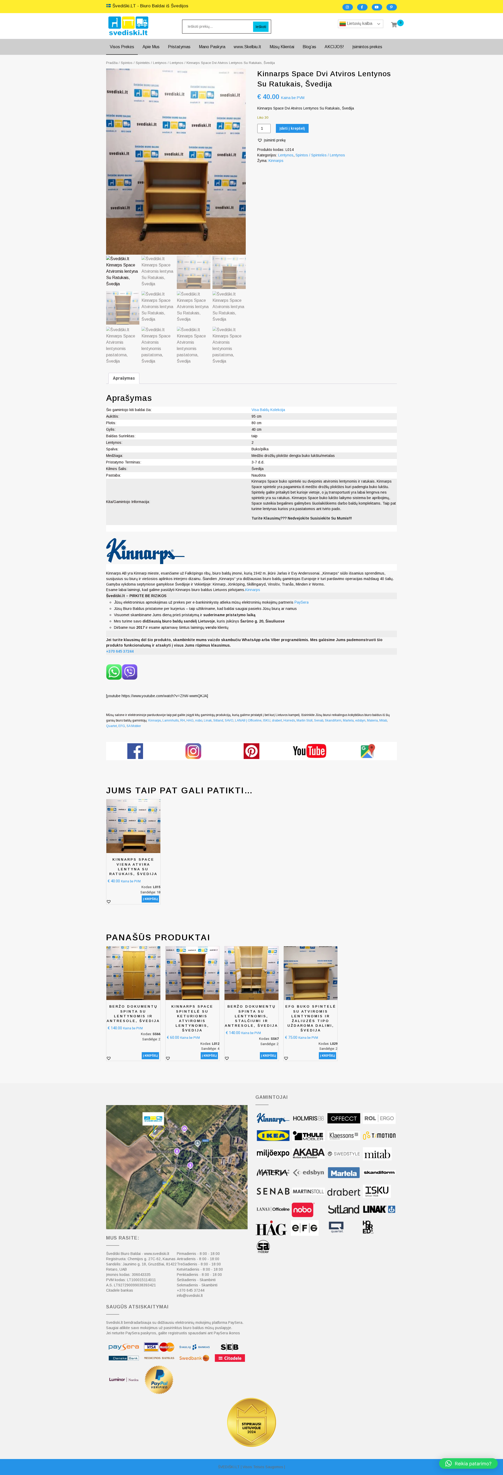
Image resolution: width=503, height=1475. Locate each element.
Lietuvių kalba (359, 23)
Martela (348, 720)
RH (182, 720)
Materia (372, 720)
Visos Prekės (122, 47)
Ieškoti (260, 26)
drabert (277, 720)
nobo (198, 720)
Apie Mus (151, 47)
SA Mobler (134, 726)
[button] (271, 140)
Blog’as (309, 47)
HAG (190, 720)
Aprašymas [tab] (124, 378)
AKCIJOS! (334, 47)
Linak (208, 720)
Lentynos (176, 63)
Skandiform (333, 720)
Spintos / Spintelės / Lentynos (144, 63)
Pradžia (112, 63)
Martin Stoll (305, 720)
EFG (121, 726)
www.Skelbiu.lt (247, 47)
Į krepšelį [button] (150, 899)
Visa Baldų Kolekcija (268, 410)
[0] (394, 25)
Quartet (111, 726)
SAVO (229, 720)
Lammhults (170, 720)
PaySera (301, 602)
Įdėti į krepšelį (292, 128)
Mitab (383, 720)
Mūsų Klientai (282, 47)
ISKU (266, 720)
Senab (318, 720)
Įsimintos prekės (367, 47)
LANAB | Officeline (248, 720)
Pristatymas (179, 47)
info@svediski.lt (190, 1295)
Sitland (218, 720)
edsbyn (360, 720)
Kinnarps (276, 161)
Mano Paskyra (212, 47)
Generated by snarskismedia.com (251, 763)
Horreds (289, 720)
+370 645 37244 (190, 1290)
